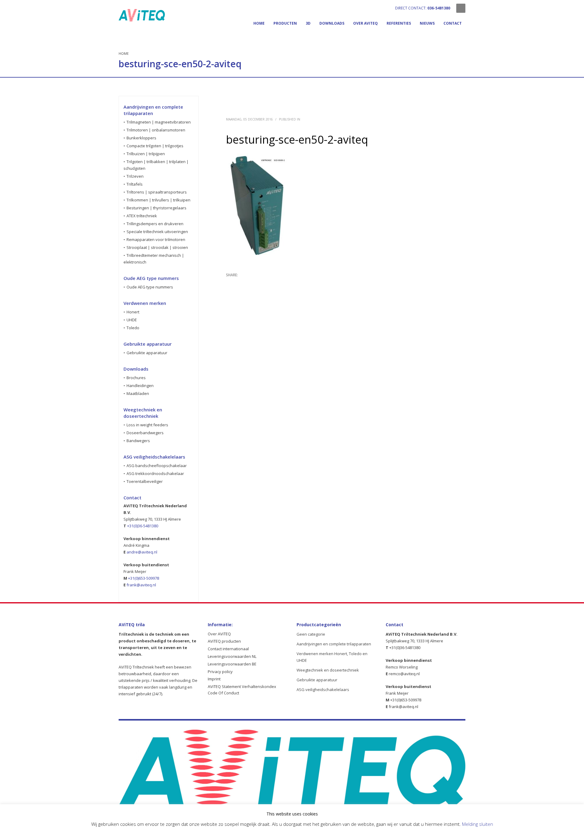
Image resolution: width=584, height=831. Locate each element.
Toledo (133, 327)
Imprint (214, 679)
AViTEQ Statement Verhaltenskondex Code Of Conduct (242, 690)
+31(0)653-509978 (143, 578)
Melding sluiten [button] (477, 824)
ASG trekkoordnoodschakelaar (155, 473)
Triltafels (135, 184)
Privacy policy (220, 671)
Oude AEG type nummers (150, 287)
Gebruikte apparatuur (147, 352)
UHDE (132, 320)
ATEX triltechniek (142, 215)
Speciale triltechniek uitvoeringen (157, 231)
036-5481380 (438, 8)
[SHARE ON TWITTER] (230, 283)
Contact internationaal (228, 648)
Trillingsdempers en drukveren (155, 223)
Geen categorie (311, 634)
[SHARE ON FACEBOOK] (241, 283)
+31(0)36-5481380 (142, 526)
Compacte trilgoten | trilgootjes (155, 145)
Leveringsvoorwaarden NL (232, 656)
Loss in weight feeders (147, 425)
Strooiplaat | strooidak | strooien (157, 247)
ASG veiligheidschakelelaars (323, 689)
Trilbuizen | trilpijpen (146, 153)
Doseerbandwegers (145, 432)
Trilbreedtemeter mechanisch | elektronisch (153, 259)
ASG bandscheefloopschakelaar (157, 465)
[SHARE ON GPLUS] (251, 283)
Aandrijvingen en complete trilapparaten (334, 644)
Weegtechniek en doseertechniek (328, 670)
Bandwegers (138, 440)
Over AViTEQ (219, 634)
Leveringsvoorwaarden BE (232, 664)
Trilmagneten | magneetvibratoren (159, 122)
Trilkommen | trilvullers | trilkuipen (158, 200)
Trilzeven (135, 176)
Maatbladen (138, 393)
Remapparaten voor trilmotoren (156, 239)
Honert (133, 312)
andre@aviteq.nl (142, 552)
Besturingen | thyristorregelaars (156, 208)
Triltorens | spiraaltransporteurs (157, 192)
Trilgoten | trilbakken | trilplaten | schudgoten (156, 165)
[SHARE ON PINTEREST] (262, 283)
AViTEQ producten (224, 641)
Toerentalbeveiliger (145, 481)
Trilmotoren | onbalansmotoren (156, 130)
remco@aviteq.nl (404, 673)
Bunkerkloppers (141, 138)
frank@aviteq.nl (141, 585)
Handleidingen (140, 385)
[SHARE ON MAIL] (273, 283)
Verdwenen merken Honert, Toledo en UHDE (332, 657)
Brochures (136, 377)
